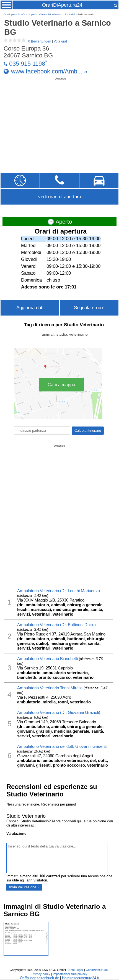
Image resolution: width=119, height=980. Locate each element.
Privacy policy (41, 974)
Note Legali (75, 969)
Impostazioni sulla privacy (70, 974)
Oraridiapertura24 (12, 14)
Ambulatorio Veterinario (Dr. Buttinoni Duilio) (56, 624)
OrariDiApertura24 (62, 5)
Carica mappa (61, 384)
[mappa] (98, 180)
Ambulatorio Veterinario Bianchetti (47, 658)
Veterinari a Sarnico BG (64, 14)
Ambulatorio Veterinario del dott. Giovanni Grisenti (62, 746)
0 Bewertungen (39, 41)
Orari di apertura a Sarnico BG (36, 14)
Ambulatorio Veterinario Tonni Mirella (49, 687)
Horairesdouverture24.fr (80, 978)
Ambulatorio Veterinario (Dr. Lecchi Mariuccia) (58, 590)
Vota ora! (60, 41)
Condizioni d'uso (97, 969)
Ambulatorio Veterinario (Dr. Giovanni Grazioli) (58, 712)
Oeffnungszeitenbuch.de (39, 978)
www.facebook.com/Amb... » (49, 71)
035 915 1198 (27, 63)
